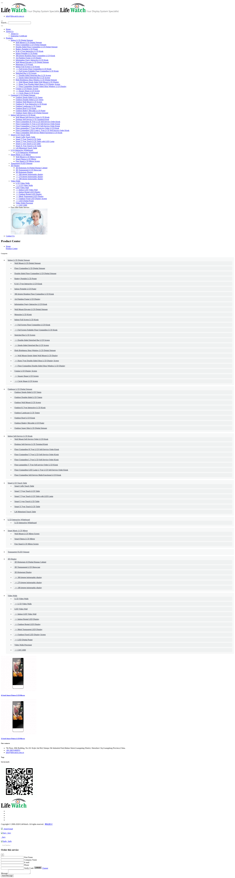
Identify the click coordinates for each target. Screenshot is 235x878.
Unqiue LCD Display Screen (27, 89)
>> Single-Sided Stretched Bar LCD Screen (33, 78)
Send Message (7, 876)
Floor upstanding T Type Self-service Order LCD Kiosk (37, 128)
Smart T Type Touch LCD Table (28, 139)
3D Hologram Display (24, 172)
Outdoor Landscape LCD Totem (28, 106)
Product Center (12, 249)
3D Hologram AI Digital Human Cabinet (31, 168)
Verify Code (29, 868)
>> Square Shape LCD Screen (28, 91)
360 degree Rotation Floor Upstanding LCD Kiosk (35, 56)
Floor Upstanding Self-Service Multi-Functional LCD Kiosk (39, 133)
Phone (26, 865)
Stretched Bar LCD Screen (26, 73)
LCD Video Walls (23, 183)
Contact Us (10, 236)
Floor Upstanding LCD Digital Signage (31, 45)
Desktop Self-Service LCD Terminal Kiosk (32, 119)
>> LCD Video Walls (24, 185)
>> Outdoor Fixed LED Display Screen (31, 199)
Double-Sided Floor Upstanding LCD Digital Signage (37, 47)
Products (9, 38)
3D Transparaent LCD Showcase (28, 170)
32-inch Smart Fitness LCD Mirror (13, 738)
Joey (8, 833)
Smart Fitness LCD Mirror (26, 159)
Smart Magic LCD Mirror (21, 155)
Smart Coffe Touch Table (25, 137)
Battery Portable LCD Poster (27, 49)
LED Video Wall (22, 188)
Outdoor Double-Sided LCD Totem (29, 100)
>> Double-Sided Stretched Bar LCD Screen (33, 75)
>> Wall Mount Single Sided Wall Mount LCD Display (37, 82)
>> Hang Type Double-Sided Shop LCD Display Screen (38, 84)
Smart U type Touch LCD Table (28, 144)
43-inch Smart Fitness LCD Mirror (13, 695)
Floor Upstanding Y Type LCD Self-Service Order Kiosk (38, 124)
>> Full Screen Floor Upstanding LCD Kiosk (33, 69)
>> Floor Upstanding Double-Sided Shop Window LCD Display (41, 86)
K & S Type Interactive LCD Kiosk (29, 51)
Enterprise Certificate (19, 36)
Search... (4, 23)
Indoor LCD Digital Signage (22, 40)
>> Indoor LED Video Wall (27, 190)
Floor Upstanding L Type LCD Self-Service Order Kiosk (38, 126)
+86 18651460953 (13, 750)
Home (8, 29)
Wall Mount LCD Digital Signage (29, 42)
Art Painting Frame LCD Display (28, 58)
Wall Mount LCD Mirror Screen (28, 157)
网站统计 (49, 824)
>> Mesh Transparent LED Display (30, 196)
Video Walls (15, 181)
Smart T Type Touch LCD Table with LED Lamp (35, 141)
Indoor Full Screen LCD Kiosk (28, 67)
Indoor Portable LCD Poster (26, 53)
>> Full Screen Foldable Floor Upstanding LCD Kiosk (37, 71)
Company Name (30, 860)
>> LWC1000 (21, 205)
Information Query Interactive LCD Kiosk (32, 60)
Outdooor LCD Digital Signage (23, 95)
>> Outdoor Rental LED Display (29, 194)
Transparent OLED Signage (21, 163)
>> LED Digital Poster (25, 201)
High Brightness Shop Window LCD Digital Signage (36, 80)
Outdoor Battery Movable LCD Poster (30, 111)
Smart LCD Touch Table (20, 135)
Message (4, 873)
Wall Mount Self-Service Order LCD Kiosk (32, 117)
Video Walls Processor (24, 203)
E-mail (26, 862)
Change (45, 868)
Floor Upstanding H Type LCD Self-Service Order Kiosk (38, 122)
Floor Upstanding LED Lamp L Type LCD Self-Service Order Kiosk (42, 130)
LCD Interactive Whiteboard (22, 150)
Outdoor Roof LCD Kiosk (26, 108)
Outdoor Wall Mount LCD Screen (29, 102)
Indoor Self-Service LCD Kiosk (23, 115)
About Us (9, 31)
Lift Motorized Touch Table (26, 148)
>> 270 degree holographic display (29, 177)
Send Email (8, 829)
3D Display (15, 166)
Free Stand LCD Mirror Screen (28, 161)
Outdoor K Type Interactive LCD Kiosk (31, 104)
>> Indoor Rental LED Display (28, 192)
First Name (28, 857)
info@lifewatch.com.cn (15, 16)
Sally (9, 841)
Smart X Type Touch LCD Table (28, 146)
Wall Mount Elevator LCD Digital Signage (32, 62)
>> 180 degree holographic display (29, 179)
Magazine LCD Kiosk (24, 64)
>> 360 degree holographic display (29, 174)
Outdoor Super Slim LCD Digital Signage (32, 113)
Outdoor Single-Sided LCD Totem (29, 97)
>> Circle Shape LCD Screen (27, 93)
